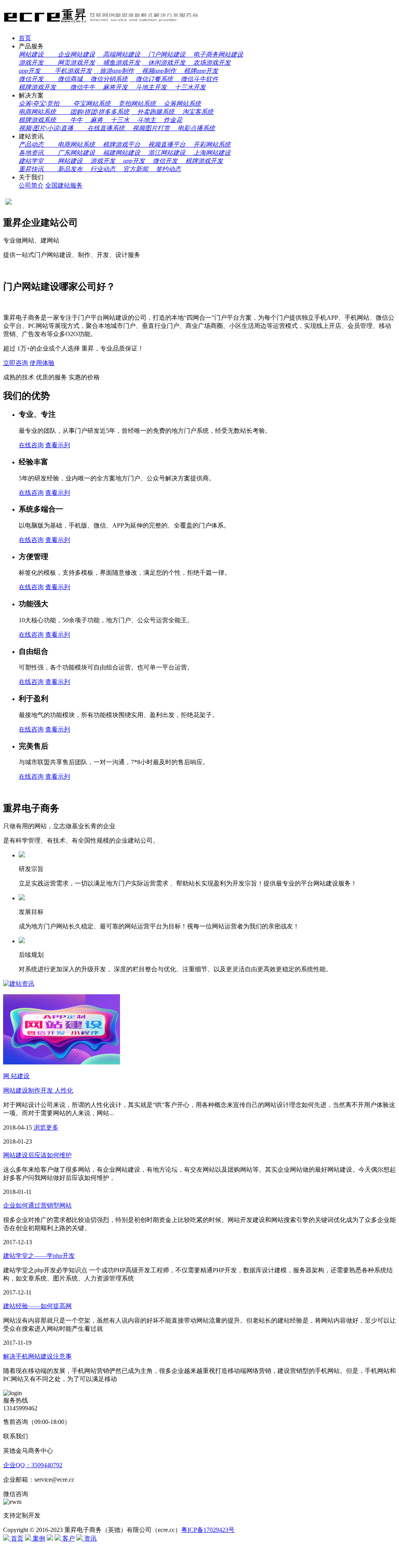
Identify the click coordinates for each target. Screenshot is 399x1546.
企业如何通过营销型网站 (37, 1205)
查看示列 (57, 445)
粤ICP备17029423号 (208, 1530)
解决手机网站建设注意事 (37, 1356)
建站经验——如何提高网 (37, 1306)
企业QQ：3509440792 (32, 1465)
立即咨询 (15, 362)
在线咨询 (31, 445)
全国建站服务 (64, 185)
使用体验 (42, 362)
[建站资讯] (18, 983)
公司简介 (31, 185)
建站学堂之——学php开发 (39, 1255)
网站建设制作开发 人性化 (38, 1090)
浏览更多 (46, 1127)
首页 (25, 38)
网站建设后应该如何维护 (37, 1155)
